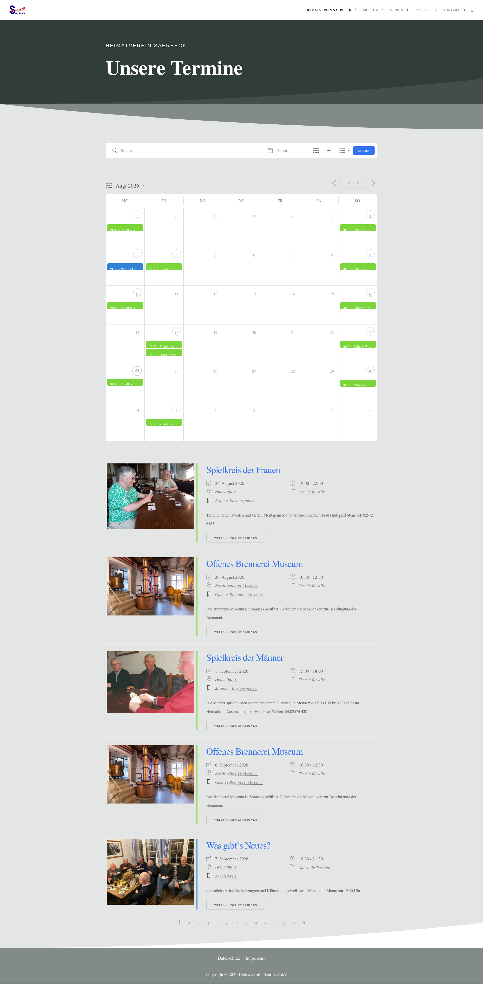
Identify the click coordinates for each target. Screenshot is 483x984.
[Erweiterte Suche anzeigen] (316, 150)
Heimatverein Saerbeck (328, 10)
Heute (353, 183)
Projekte (423, 10)
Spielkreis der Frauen (136, 230)
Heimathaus (225, 491)
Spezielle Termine (314, 867)
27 (138, 216)
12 (284, 923)
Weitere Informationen (235, 538)
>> (303, 923)
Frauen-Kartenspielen (235, 500)
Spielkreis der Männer (175, 269)
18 (177, 332)
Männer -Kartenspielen (236, 688)
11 (275, 923)
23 (370, 332)
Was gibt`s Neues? (134, 269)
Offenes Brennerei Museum (373, 230)
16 (370, 294)
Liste (342, 150)
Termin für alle (312, 492)
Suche (363, 151)
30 (370, 371)
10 (138, 294)
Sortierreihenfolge (329, 150)
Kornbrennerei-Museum (236, 585)
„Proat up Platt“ (170, 354)
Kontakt (451, 10)
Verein (396, 10)
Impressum (256, 958)
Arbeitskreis (225, 876)
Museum (370, 10)
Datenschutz (229, 958)
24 (137, 370)
